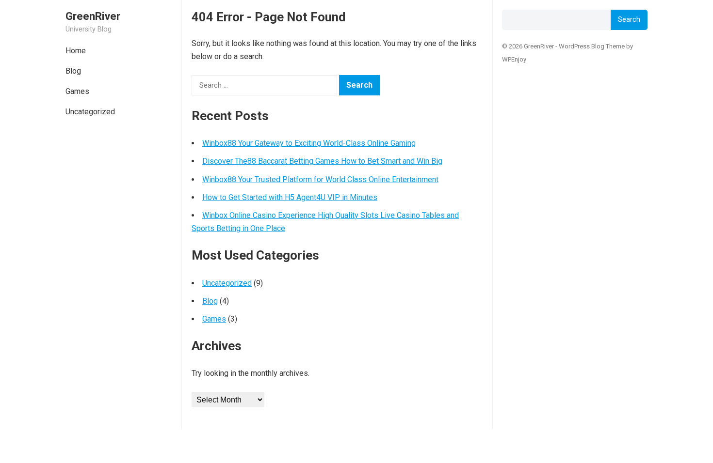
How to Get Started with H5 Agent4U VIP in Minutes (289, 197)
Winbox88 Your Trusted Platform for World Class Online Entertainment (320, 179)
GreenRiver (92, 16)
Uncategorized (90, 111)
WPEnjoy (514, 59)
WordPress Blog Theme (592, 46)
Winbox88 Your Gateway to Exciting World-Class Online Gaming (309, 143)
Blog (73, 71)
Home (75, 50)
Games (77, 91)
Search (629, 19)
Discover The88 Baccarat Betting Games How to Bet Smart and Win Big (322, 161)
